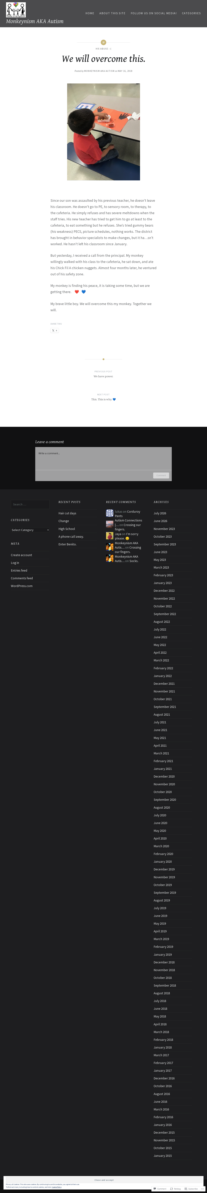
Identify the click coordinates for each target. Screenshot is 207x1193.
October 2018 (163, 978)
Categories (191, 13)
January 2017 (163, 1071)
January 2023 (163, 583)
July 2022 (160, 629)
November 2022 (164, 598)
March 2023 (161, 567)
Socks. (133, 561)
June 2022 (160, 637)
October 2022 (163, 606)
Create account (21, 555)
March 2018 (161, 1032)
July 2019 (160, 908)
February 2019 (163, 947)
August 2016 (162, 1094)
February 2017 (163, 1063)
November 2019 (164, 877)
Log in (15, 563)
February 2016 (163, 1117)
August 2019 (162, 900)
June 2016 (160, 1102)
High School (66, 529)
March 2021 (161, 753)
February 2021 (163, 761)
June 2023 (160, 552)
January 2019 (163, 954)
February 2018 (163, 1040)
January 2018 (163, 1047)
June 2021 (160, 730)
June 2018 (160, 1009)
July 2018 (160, 1001)
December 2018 (164, 962)
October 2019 (163, 885)
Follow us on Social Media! (154, 13)
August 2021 (162, 714)
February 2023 (163, 575)
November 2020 (164, 784)
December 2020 (164, 776)
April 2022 (160, 652)
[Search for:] (30, 504)
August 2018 (162, 993)
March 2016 (161, 1109)
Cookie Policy (57, 1187)
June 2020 (160, 823)
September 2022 (165, 614)
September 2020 (165, 800)
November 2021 (164, 691)
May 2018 (160, 1016)
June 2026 (160, 521)
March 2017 (161, 1055)
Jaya (118, 534)
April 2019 (160, 931)
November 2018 (164, 970)
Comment (161, 475)
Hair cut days (67, 513)
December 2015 (164, 1132)
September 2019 (165, 893)
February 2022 (163, 668)
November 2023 (164, 529)
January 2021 (163, 769)
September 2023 (165, 544)
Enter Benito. (67, 544)
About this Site (112, 13)
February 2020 (163, 854)
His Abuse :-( (103, 48)
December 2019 (164, 869)
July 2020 (160, 815)
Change (63, 521)
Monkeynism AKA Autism (35, 21)
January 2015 (163, 1156)
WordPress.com (22, 586)
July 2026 (160, 513)
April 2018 (160, 1024)
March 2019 (161, 939)
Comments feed (22, 578)
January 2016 (163, 1125)
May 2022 (160, 645)
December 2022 (164, 591)
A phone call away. (71, 536)
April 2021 (160, 745)
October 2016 (163, 1086)
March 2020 (161, 846)
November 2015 (164, 1140)
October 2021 (163, 699)
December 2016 (164, 1078)
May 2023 (160, 560)
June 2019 (160, 916)
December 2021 (164, 684)
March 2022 (161, 660)
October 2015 (163, 1148)
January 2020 (163, 861)
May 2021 (160, 738)
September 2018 (165, 985)
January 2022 (163, 676)
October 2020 (163, 792)
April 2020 (160, 838)
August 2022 (162, 622)
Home (89, 13)
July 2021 (160, 722)
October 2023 (163, 536)
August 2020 (162, 807)
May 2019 (160, 923)
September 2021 (165, 707)
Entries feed (19, 570)
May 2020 (160, 831)
